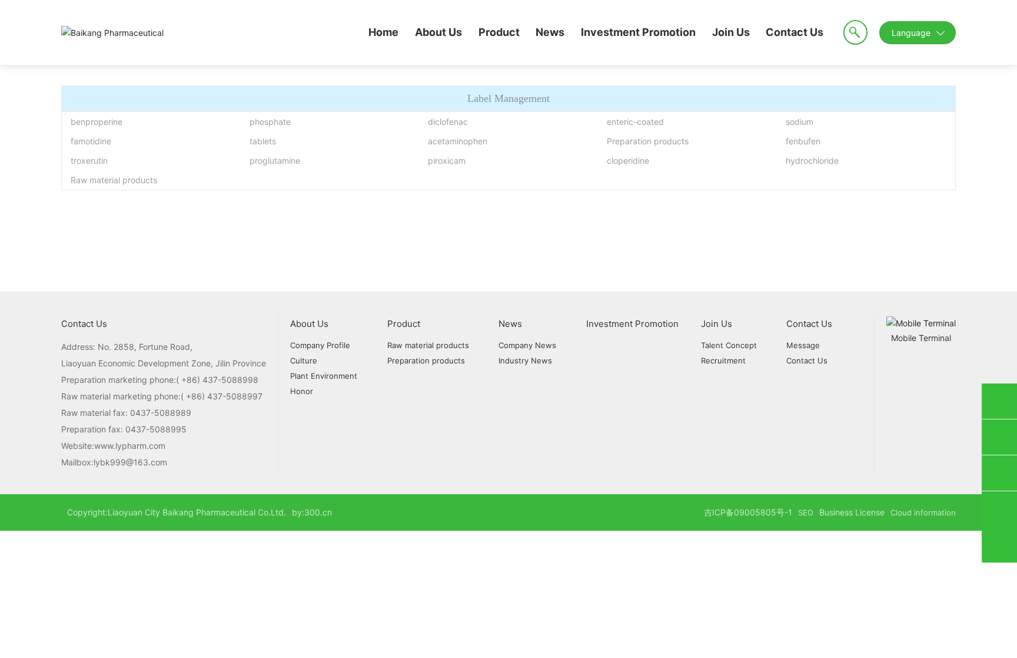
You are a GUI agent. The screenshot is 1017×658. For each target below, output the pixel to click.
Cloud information (923, 512)
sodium (799, 122)
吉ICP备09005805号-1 (748, 512)
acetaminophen (457, 141)
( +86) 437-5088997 (221, 396)
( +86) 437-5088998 (217, 380)
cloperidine (628, 161)
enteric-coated (635, 122)
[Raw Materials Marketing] (999, 401)
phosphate (270, 122)
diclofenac (448, 122)
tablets (263, 141)
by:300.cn (312, 512)
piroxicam (447, 161)
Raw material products (114, 180)
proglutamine (275, 161)
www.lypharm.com (129, 446)
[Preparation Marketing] (999, 437)
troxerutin (89, 161)
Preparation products (648, 141)
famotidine (91, 141)
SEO (805, 512)
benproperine (96, 122)
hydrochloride (812, 161)
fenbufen (803, 141)
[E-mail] (999, 473)
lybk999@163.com (130, 462)
